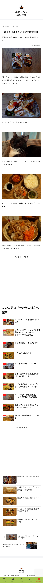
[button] (38, 387)
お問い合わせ (32, 576)
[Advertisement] (21, 280)
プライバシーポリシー (11, 576)
